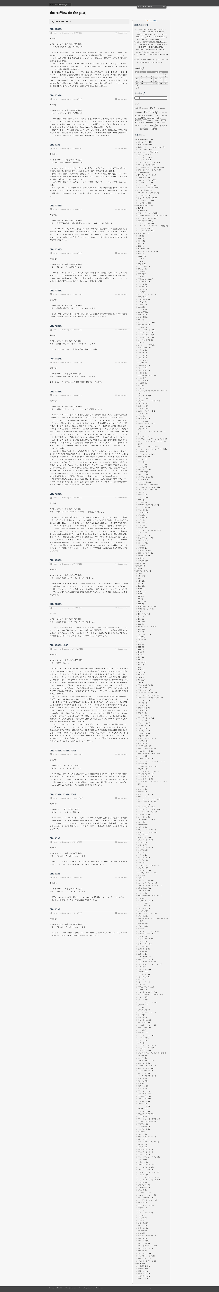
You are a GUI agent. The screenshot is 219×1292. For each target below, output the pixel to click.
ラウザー (141, 1208)
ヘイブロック (142, 1129)
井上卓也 (141, 1266)
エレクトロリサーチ (145, 776)
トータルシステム (144, 231)
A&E (139, 238)
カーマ (140, 822)
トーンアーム (142, 160)
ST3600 (162, 122)
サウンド (141, 373)
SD (135, 122)
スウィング (142, 406)
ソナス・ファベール (145, 987)
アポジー (141, 713)
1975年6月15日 (77, 842)
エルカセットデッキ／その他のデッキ (151, 216)
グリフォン (142, 868)
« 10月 (136, 88)
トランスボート (143, 150)
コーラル (141, 368)
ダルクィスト (142, 1010)
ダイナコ (141, 1005)
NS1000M (138, 120)
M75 (143, 118)
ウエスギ (141, 297)
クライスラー (142, 347)
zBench (89, 1288)
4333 (147, 108)
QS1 (158, 120)
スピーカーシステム (145, 198)
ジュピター (142, 403)
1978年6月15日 (77, 330)
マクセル (141, 502)
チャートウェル (143, 1020)
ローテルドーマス (144, 1248)
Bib (139, 599)
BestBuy (151, 112)
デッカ (140, 1030)
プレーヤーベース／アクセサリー (149, 167)
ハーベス (141, 1058)
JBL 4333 (55, 144)
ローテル (141, 540)
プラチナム (142, 1116)
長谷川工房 (142, 561)
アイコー (141, 269)
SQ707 (157, 122)
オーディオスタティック (146, 802)
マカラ (140, 500)
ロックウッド (142, 1243)
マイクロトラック (144, 1152)
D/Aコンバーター (144, 145)
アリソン (141, 720)
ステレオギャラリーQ (145, 411)
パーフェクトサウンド (145, 1076)
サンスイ (141, 380)
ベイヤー (141, 1134)
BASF (140, 594)
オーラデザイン (143, 814)
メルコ (140, 515)
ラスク (140, 525)
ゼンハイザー (142, 982)
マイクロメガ (142, 1154)
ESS (139, 624)
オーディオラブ (143, 804)
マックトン (142, 510)
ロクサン (141, 1238)
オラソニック (142, 325)
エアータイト (142, 299)
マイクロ (141, 497)
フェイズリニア (143, 1099)
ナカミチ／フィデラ (145, 454)
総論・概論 (149, 129)
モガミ (140, 520)
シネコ (140, 898)
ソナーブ (141, 989)
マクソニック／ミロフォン (147, 505)
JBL (139, 637)
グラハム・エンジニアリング (148, 865)
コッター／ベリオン (145, 880)
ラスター (141, 528)
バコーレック (142, 1063)
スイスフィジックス (145, 939)
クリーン (141, 355)
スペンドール (142, 967)
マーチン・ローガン (145, 1170)
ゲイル (140, 875)
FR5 (157, 116)
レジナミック (142, 535)
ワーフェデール (143, 1253)
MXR (140, 655)
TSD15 (136, 125)
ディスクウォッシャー (145, 1025)
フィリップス (142, 1093)
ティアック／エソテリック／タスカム (151, 439)
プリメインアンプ (144, 185)
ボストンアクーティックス (147, 1142)
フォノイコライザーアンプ (147, 162)
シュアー (141, 903)
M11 (135, 118)
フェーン (141, 1104)
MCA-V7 (148, 118)
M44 (139, 118)
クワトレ (141, 855)
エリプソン (142, 769)
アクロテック (142, 282)
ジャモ (140, 929)
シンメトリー (142, 908)
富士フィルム (142, 550)
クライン (141, 842)
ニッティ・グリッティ (145, 1045)
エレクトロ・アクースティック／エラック (152, 781)
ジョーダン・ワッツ (145, 934)
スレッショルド (143, 969)
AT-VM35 (161, 108)
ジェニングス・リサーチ (146, 913)
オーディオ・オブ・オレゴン (148, 809)
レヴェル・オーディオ (145, 1236)
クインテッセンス (144, 840)
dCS (139, 616)
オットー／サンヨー (145, 322)
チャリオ (141, 1017)
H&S (139, 632)
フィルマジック (143, 1096)
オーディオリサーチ (145, 807)
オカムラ (141, 315)
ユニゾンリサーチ (144, 1205)
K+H (139, 644)
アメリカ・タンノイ (145, 718)
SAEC (140, 256)
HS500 (161, 116)
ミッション (142, 1175)
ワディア (141, 1251)
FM (154, 116)
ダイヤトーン (142, 436)
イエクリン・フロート (145, 738)
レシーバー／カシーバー (146, 188)
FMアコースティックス (146, 627)
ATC (139, 583)
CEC (140, 241)
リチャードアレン (144, 1213)
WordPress (99, 1288)
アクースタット (143, 690)
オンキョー (142, 327)
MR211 (153, 118)
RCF (139, 665)
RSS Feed (152, 20)
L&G (139, 246)
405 (135, 108)
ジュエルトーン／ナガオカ (147, 401)
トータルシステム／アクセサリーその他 (150, 226)
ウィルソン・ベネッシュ (146, 748)
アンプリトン (142, 731)
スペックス (142, 413)
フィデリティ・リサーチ (146, 485)
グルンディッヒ (143, 870)
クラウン (141, 350)
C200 (161, 112)
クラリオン (142, 353)
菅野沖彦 (141, 1276)
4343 (152, 108)
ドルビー (141, 1040)
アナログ (141, 710)
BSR (139, 604)
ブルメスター (142, 1111)
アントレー (142, 289)
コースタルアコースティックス (149, 885)
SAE (139, 670)
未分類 (138, 568)
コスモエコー (142, 365)
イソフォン (142, 741)
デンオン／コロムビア (145, 446)
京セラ (140, 545)
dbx (139, 611)
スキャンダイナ (143, 944)
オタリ (140, 320)
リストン (141, 533)
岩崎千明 (141, 1269)
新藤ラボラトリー (144, 553)
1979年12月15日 (77, 294)
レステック (142, 1230)
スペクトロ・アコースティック (149, 964)
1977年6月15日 (77, 564)
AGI (139, 578)
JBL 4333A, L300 (59, 645)
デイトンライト (143, 1027)
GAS (139, 629)
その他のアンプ (143, 177)
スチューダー (142, 956)
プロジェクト (142, 1126)
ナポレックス (142, 457)
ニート (140, 462)
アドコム (141, 705)
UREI (140, 680)
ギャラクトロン (143, 837)
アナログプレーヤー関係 (144, 152)
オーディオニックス (145, 337)
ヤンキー (141, 1203)
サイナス (141, 893)
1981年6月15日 (77, 209)
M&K (140, 652)
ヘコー (140, 1132)
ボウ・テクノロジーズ (145, 1137)
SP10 (143, 123)
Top (150, 1288)
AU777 (137, 113)
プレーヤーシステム (145, 165)
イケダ (140, 292)
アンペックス (142, 733)
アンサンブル (142, 726)
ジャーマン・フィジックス (147, 931)
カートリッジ (142, 155)
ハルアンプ (142, 472)
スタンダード (142, 949)
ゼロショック (142, 419)
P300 (145, 120)
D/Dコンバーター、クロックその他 (150, 147)
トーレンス (142, 1038)
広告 (137, 563)
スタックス (142, 408)
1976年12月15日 (77, 649)
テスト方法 (160, 126)
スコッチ (141, 946)
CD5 (165, 113)
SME (140, 672)
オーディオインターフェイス (148, 799)
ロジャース (142, 1241)
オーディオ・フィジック (146, 812)
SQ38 (152, 123)
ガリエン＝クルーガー (145, 830)
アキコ (140, 276)
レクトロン (142, 1228)
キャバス (141, 835)
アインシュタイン (144, 685)
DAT (139, 208)
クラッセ (141, 845)
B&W (140, 589)
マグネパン (142, 1162)
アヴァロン (142, 736)
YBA (139, 682)
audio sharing (64, 33)
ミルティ (141, 1182)
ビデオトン (142, 1078)
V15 (142, 125)
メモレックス (142, 1187)
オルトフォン (142, 797)
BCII (142, 113)
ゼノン (140, 416)
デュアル (141, 1033)
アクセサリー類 (143, 228)
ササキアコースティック (146, 375)
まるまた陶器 (142, 266)
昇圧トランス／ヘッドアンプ (148, 170)
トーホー (141, 452)
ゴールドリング (143, 890)
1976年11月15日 (77, 754)
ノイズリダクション (145, 223)
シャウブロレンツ (144, 901)
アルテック (142, 723)
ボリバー (141, 1144)
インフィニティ (143, 746)
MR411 (159, 118)
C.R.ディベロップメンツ (146, 606)
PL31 (155, 120)
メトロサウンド (143, 1185)
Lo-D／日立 (142, 249)
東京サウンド (142, 556)
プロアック (142, 1124)
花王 (139, 558)
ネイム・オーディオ (145, 1048)
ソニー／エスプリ (144, 424)
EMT (139, 622)
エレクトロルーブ (144, 779)
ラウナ (140, 1210)
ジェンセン (142, 923)
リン (139, 1215)
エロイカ (141, 309)
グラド (140, 863)
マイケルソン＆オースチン (147, 1157)
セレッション (142, 977)
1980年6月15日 (77, 253)
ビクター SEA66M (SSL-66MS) (147, 42)
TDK (139, 261)
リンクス (141, 1218)
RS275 (163, 120)
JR (139, 642)
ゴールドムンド (143, 888)
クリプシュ (142, 850)
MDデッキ (141, 210)
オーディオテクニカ (145, 332)
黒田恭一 (141, 1279)
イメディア (142, 743)
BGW (140, 596)
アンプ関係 (140, 172)
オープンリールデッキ (145, 218)
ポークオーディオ (144, 1149)
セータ (140, 979)
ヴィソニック (142, 1258)
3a (139, 573)
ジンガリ (141, 936)
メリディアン (142, 1192)
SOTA (140, 675)
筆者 (137, 1263)
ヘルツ (140, 492)
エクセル (141, 302)
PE (139, 660)
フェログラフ (142, 1101)
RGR (140, 667)
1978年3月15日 (77, 395)
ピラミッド (142, 1088)
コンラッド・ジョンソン (146, 883)
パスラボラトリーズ (145, 1068)
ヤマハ (140, 523)
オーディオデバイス (145, 335)
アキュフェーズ (143, 279)
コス (139, 878)
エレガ (140, 307)
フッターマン (142, 1106)
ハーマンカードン (144, 1060)
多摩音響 (141, 548)
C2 (159, 112)
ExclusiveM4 (144, 116)
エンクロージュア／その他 (147, 193)
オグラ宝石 (142, 317)
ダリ (139, 1007)
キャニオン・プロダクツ (146, 832)
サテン (140, 378)
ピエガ (140, 1083)
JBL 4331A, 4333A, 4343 (63, 750)
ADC (140, 576)
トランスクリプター (145, 1035)
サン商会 (141, 383)
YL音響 (140, 264)
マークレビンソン (144, 1167)
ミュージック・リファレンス (148, 1180)
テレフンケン (142, 1022)
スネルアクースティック (146, 962)
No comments (122, 33)
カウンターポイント (145, 819)
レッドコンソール (144, 538)
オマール (141, 789)
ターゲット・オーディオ (146, 1002)
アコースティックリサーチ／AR (149, 698)
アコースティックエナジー (147, 695)
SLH (139, 122)
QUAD (140, 662)
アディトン (142, 703)
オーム (140, 342)
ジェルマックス (143, 396)
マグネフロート (143, 507)
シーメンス (142, 911)
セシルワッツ (142, 974)
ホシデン (141, 495)
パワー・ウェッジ (144, 1071)
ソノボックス (142, 426)
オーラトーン (142, 817)
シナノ (140, 388)
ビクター (141, 479)
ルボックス (142, 1223)
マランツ (141, 512)
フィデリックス (143, 482)
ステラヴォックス (144, 959)
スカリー (141, 941)
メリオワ (141, 1190)
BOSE (140, 601)
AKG (139, 581)
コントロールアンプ (145, 180)
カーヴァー (142, 825)
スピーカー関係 (141, 190)
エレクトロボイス (144, 774)
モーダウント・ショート (146, 1200)
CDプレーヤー (143, 142)
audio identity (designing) (60, 5)
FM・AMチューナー (145, 175)
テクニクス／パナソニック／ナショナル (152, 441)
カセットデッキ (143, 221)
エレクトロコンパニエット (147, 771)
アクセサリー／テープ (145, 213)
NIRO (140, 254)
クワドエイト (142, 857)
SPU (147, 122)
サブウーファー (143, 195)
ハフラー (141, 1055)
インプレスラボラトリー (146, 294)
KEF (139, 647)
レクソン (141, 1225)
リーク (140, 1220)
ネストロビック (143, 1050)
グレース (141, 360)
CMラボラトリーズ (144, 609)
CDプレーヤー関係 (142, 139)
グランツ (141, 358)
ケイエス (141, 363)
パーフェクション (144, 477)
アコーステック (143, 700)
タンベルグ (142, 1000)
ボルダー (141, 1147)
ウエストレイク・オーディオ (148, 753)
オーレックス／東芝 (145, 345)
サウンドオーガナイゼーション (149, 896)
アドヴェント (142, 708)
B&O (139, 586)
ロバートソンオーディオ (146, 1246)
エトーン (141, 304)
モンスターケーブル (145, 1197)
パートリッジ (142, 1073)
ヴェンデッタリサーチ (145, 1261)
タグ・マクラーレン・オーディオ (149, 995)
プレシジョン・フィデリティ (148, 1119)
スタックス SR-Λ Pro (143, 60)
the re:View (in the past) (68, 12)
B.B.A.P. (141, 591)
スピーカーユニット (145, 200)
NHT (139, 657)
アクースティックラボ (145, 693)
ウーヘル (141, 756)
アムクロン (142, 715)
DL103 (137, 116)
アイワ (140, 271)
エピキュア (142, 764)
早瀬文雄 (141, 1271)
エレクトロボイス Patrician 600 (147, 55)
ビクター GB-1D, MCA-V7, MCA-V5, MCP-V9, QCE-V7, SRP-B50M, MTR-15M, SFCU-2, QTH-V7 (152, 47)
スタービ (141, 954)
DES (139, 619)
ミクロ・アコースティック (147, 1172)
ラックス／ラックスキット (147, 530)
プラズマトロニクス (145, 1114)
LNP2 (165, 116)
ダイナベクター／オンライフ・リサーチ (152, 431)
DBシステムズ (143, 614)
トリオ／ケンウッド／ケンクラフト (150, 449)
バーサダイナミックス (145, 1066)
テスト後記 (150, 125)
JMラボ (140, 639)
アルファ (141, 287)
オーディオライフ (144, 340)
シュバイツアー (143, 906)
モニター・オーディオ (145, 1195)
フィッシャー (142, 1091)
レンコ (140, 1233)
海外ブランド (140, 571)
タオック (141, 429)
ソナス (140, 984)
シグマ (140, 386)
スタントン (142, 951)
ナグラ (140, 1043)
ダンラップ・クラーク (145, 1012)
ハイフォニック (143, 469)
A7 (156, 108)
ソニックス (142, 421)
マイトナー (142, 1159)
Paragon (150, 120)
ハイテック (142, 467)
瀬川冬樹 (141, 1274)
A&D (139, 236)
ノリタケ (141, 464)
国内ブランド (140, 233)
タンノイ (141, 997)
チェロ (140, 1015)
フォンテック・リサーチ (146, 490)
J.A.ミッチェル (143, 634)
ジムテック (142, 398)
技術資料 (139, 566)
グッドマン (142, 860)
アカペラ (141, 687)
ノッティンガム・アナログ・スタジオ (151, 1053)
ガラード (141, 827)
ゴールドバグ (142, 370)
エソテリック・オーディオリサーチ (150, 761)
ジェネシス (142, 916)
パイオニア (142, 474)
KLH (139, 649)
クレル (140, 852)
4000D (144, 108)
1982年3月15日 (77, 33)
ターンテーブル (143, 157)
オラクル (141, 792)
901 (139, 108)
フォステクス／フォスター (147, 487)
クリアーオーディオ (145, 847)
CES (139, 243)
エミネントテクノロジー (146, 766)
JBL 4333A (56, 95)
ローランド (142, 543)
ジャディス (142, 926)
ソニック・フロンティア (146, 992)
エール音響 (142, 312)
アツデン (141, 284)
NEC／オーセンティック (146, 251)
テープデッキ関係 (142, 205)
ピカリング (142, 1086)
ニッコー (141, 459)
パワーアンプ (142, 183)
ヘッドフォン (142, 203)
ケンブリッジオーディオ (146, 873)
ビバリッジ (142, 1081)
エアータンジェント (145, 759)
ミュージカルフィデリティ (147, 1177)
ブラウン (141, 1109)
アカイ (140, 274)
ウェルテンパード (144, 751)
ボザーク (141, 1139)
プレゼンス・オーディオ (146, 1121)
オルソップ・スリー (145, 794)
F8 (150, 115)
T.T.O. (140, 259)
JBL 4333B (56, 29)
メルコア (141, 517)
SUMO (140, 677)
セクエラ (141, 972)
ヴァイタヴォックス (145, 1256)
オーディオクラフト (145, 330)
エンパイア (142, 786)
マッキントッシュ (144, 1165)
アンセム (141, 728)
